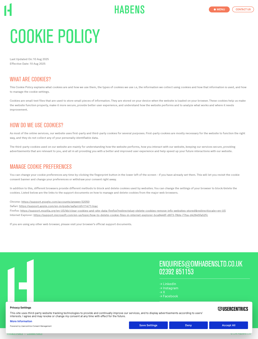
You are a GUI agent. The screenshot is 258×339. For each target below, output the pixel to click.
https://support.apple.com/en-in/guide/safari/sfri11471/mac (58, 206)
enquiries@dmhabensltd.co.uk (200, 263)
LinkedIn (167, 284)
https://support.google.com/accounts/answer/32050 (55, 202)
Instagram (168, 288)
